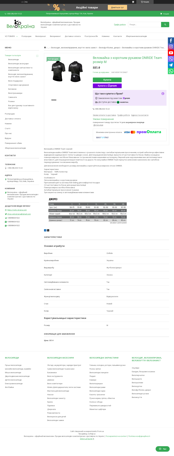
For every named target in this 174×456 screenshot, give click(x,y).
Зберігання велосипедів (136, 36)
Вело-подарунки (15, 81)
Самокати (12, 97)
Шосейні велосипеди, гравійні (18, 369)
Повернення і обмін (13, 143)
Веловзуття (137, 397)
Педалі (92, 376)
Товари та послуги (13, 55)
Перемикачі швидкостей (100, 405)
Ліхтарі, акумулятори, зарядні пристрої (64, 365)
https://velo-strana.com (17, 210)
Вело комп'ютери (54, 383)
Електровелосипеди (14, 383)
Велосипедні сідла (97, 391)
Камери (93, 380)
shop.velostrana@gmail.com (19, 214)
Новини (8, 123)
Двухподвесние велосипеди (17, 376)
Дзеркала (51, 409)
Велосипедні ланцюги (99, 372)
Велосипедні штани (140, 393)
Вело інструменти (55, 376)
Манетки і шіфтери (98, 409)
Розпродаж (26, 36)
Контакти (118, 36)
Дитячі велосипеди (13, 380)
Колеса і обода (96, 402)
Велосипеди (13, 59)
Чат (164, 449)
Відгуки (8, 138)
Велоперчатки (138, 375)
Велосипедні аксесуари (18, 63)
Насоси (50, 394)
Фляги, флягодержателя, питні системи (64, 387)
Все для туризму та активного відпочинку (21, 106)
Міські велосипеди (13, 372)
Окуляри (135, 368)
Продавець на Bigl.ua (87, 434)
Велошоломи (137, 382)
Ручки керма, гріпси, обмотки (102, 398)
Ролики (11, 101)
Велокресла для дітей (56, 416)
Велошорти (137, 379)
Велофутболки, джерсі (109, 48)
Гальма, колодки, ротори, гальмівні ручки (107, 365)
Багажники (52, 372)
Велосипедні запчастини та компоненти (20, 68)
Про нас (8, 133)
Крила (50, 402)
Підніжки (51, 405)
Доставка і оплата (73, 36)
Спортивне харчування (18, 85)
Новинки (105, 36)
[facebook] (45, 230)
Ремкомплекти (53, 413)
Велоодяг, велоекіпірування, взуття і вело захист (74, 48)
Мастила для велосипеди (58, 391)
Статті (7, 128)
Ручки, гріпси (95, 369)
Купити (107, 80)
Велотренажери (15, 93)
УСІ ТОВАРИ (10, 36)
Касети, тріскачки (97, 394)
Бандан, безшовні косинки (143, 371)
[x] (48, 230)
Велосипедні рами (97, 387)
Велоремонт (55, 36)
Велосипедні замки (55, 420)
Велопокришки (96, 383)
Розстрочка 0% (91, 36)
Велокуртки (137, 386)
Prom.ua (100, 431)
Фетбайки (9, 387)
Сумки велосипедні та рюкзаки (60, 369)
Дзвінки (50, 380)
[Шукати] (165, 24)
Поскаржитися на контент (116, 436)
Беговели (12, 89)
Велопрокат (40, 36)
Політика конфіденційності (139, 436)
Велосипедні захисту (56, 398)
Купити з (102, 86)
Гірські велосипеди (13, 365)
